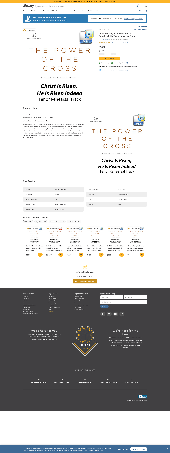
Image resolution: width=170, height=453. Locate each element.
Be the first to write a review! (85, 281)
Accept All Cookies (139, 449)
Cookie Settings (123, 449)
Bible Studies (35, 11)
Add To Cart (110, 58)
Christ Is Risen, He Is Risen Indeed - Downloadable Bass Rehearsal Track (74, 248)
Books (45, 11)
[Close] (167, 449)
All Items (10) (27, 222)
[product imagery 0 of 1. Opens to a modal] (60, 65)
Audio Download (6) (74, 222)
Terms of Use (26, 309)
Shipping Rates (53, 301)
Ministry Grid (78, 296)
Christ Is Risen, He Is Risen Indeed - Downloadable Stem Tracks (34, 248)
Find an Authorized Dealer (30, 313)
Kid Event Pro (78, 301)
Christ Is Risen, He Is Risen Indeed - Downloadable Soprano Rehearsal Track (135, 248)
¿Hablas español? (142, 26)
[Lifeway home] (28, 6)
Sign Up (104, 306)
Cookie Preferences (54, 307)
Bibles (24, 11)
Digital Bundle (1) (41, 222)
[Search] (136, 6)
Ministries (66, 11)
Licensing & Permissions (29, 305)
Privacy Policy (26, 307)
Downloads (77, 303)
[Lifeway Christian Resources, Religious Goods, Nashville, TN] (142, 396)
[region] (85, 449)
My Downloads (53, 298)
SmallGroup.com (79, 309)
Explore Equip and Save (133, 19)
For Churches (92, 11)
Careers (25, 301)
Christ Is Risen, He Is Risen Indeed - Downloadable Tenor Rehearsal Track (95, 248)
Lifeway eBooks (78, 307)
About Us (25, 296)
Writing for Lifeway (28, 311)
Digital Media (55, 11)
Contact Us (26, 298)
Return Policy (52, 303)
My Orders (52, 296)
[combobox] (87, 6)
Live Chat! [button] (52, 311)
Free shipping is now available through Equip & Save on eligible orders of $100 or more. (85, 1)
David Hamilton (105, 39)
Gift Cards (51, 305)
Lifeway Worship (79, 298)
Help (50, 309)
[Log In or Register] (142, 6)
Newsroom (26, 303)
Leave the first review (125, 43)
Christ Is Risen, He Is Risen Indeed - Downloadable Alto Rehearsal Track (115, 248)
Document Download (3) (57, 222)
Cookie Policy (61, 450)
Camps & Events (78, 11)
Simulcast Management (81, 305)
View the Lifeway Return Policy (119, 70)
